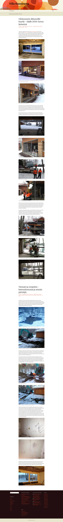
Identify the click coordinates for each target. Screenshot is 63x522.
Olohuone (26, 26)
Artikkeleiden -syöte (24, 512)
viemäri (40, 295)
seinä (23, 27)
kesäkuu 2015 (46, 494)
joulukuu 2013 (46, 503)
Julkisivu (24, 26)
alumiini (35, 294)
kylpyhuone (20, 295)
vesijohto (38, 295)
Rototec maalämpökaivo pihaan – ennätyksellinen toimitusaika (36, 499)
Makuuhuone (11, 503)
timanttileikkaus (34, 295)
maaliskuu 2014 (46, 499)
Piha (10, 506)
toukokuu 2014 (46, 496)
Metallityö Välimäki (34, 31)
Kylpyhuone (24, 294)
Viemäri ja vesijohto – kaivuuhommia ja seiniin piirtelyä (30, 290)
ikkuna (37, 294)
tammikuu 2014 (46, 502)
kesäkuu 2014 (46, 495)
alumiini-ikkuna (35, 26)
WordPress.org (23, 515)
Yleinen (31, 26)
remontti (29, 295)
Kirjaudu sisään (23, 511)
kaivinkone (40, 294)
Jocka (26, 27)
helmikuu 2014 (46, 500)
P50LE (25, 295)
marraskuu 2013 (46, 504)
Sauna (30, 294)
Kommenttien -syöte (24, 513)
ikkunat (38, 26)
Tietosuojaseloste (11, 10)
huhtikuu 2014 (46, 498)
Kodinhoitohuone (12, 500)
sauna (31, 295)
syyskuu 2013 (46, 507)
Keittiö (11, 499)
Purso (21, 27)
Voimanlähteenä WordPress (31, 520)
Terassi (29, 26)
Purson (26, 32)
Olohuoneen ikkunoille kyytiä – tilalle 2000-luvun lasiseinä (31, 22)
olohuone (23, 295)
